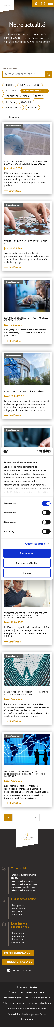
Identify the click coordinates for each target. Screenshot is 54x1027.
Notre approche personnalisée (19, 935)
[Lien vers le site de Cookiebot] (38, 451)
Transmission (13, 107)
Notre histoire (18, 908)
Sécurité (26, 101)
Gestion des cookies (42, 997)
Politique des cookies (13, 1003)
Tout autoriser (27, 553)
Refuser (27, 573)
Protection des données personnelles (27, 992)
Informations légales (27, 987)
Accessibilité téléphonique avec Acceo (27, 1014)
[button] (48, 923)
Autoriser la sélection (27, 563)
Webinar (32, 107)
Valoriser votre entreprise (23, 890)
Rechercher (10, 68)
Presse (39, 96)
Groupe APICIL (18, 914)
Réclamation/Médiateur (39, 1003)
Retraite (10, 101)
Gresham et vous (30, 85)
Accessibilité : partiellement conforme (27, 1008)
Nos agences (17, 905)
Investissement (33, 90)
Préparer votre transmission (24, 883)
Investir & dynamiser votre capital (23, 876)
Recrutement (27, 1019)
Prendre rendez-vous (18, 952)
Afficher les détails (35, 543)
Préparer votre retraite (22, 880)
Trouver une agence (18, 962)
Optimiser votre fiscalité (23, 886)
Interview (11, 90)
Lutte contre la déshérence (15, 997)
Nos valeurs (16, 911)
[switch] (46, 512)
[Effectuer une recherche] (43, 3)
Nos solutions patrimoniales (17, 941)
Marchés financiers (17, 96)
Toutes (9, 85)
